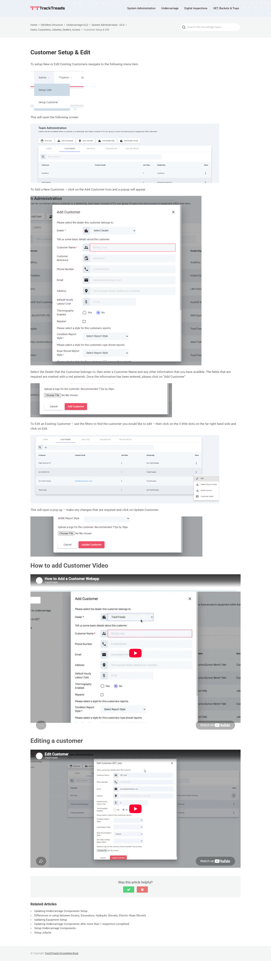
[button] (128, 889)
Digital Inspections (195, 8)
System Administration (141, 8)
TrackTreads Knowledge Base (61, 953)
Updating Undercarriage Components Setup (60, 911)
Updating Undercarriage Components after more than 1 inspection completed (82, 924)
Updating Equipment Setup (51, 919)
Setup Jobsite (42, 932)
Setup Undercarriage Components (55, 928)
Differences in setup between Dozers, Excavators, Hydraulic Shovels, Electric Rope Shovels (90, 915)
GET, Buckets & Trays (226, 8)
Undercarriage (169, 8)
